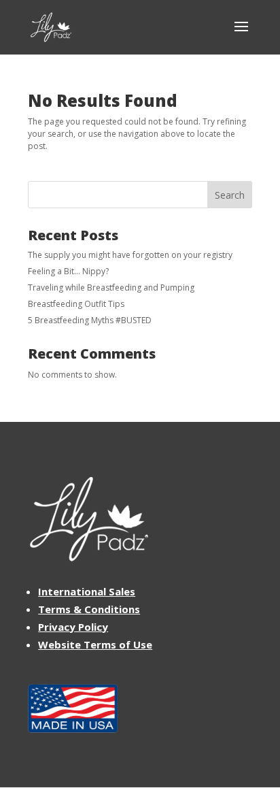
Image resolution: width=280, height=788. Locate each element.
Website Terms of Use (95, 644)
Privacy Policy (73, 627)
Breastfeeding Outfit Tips (76, 304)
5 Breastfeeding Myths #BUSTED (90, 320)
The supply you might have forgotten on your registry (130, 255)
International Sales (86, 591)
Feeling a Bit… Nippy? (68, 271)
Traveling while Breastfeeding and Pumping (111, 287)
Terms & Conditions (89, 609)
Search (230, 194)
